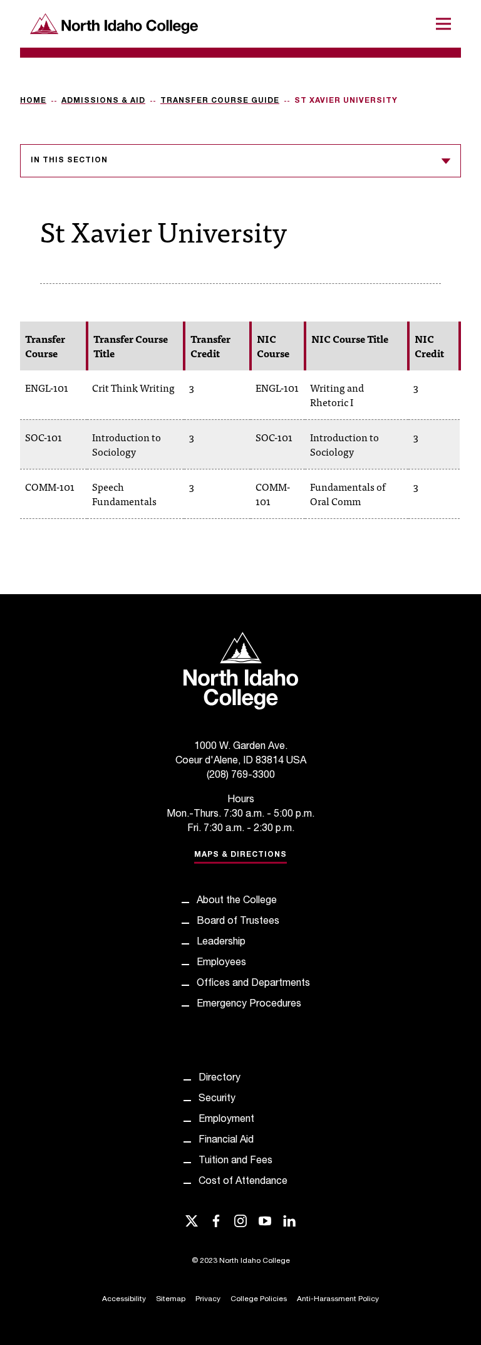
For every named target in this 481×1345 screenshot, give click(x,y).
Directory (219, 1079)
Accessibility (124, 1299)
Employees (221, 963)
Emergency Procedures (249, 1005)
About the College (237, 901)
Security (217, 1099)
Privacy (207, 1299)
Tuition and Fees (235, 1161)
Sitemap (170, 1299)
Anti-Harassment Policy (338, 1299)
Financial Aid (226, 1141)
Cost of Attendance (243, 1182)
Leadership (221, 943)
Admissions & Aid (103, 101)
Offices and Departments (253, 984)
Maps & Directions (240, 855)
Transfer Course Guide (219, 101)
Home (33, 101)
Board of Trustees (238, 922)
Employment (226, 1120)
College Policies (258, 1299)
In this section (69, 160)
